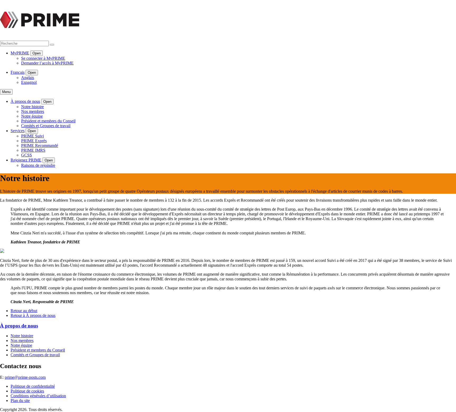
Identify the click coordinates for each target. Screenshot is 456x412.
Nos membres (32, 111)
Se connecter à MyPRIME (43, 58)
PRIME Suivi (32, 136)
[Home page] (39, 38)
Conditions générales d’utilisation (38, 396)
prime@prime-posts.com (25, 377)
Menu (6, 92)
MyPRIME (20, 53)
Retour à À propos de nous (33, 315)
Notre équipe (32, 116)
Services (18, 130)
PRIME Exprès (34, 140)
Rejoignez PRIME (26, 160)
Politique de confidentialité (33, 386)
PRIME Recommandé (39, 145)
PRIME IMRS (33, 150)
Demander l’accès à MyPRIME (47, 63)
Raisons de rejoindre (38, 165)
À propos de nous (25, 101)
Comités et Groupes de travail (45, 125)
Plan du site (20, 400)
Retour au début (24, 310)
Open (36, 53)
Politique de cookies (27, 391)
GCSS (26, 155)
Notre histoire (32, 106)
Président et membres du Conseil (48, 121)
